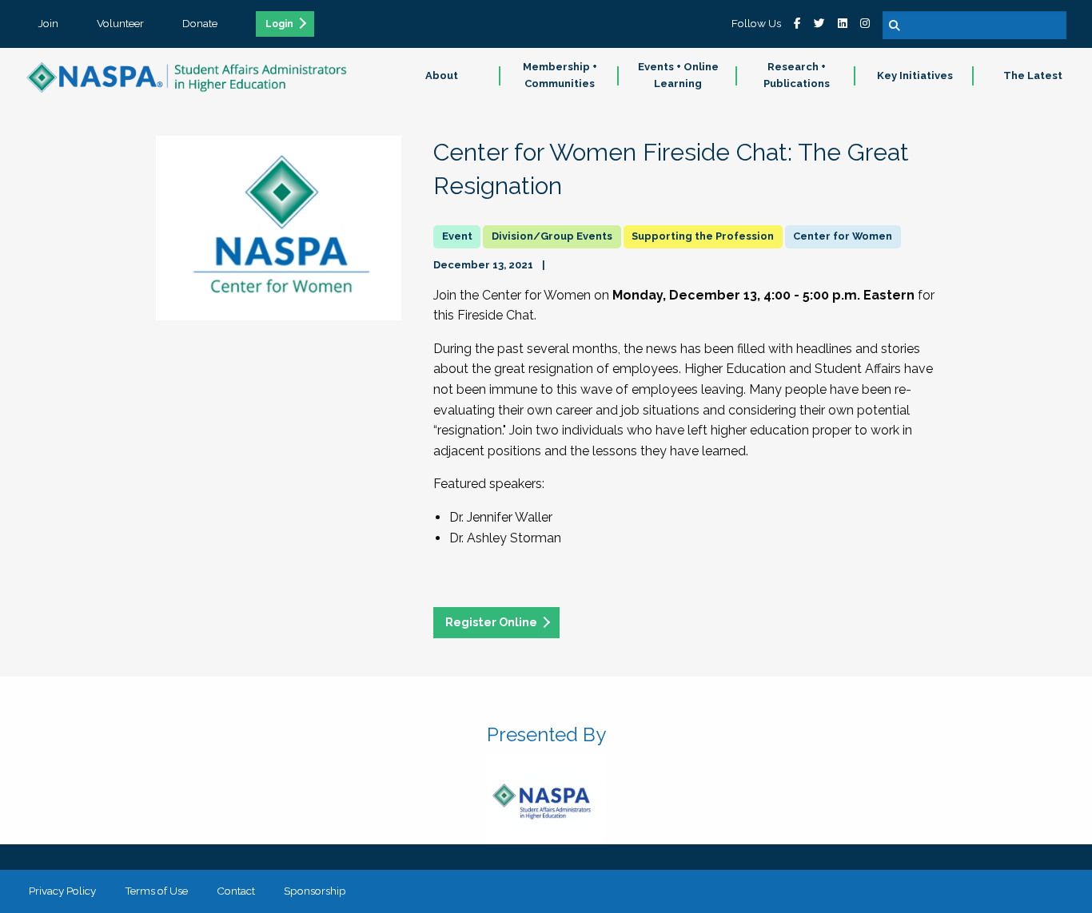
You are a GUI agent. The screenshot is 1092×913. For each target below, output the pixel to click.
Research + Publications (796, 75)
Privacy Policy (62, 890)
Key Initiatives (915, 75)
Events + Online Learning (678, 75)
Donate (199, 23)
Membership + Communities (560, 75)
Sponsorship (315, 890)
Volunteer (120, 23)
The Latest (1032, 75)
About (441, 75)
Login (279, 24)
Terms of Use (156, 890)
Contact (236, 890)
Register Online (491, 622)
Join (48, 23)
